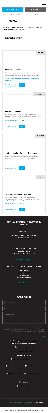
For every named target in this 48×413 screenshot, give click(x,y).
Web (22, 85)
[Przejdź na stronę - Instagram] (22, 289)
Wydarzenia (24, 282)
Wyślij (43, 336)
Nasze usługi (24, 270)
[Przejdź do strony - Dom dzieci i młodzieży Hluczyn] (22, 361)
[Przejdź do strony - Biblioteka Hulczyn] (14, 376)
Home (4, 15)
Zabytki (27, 15)
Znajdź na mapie (10, 85)
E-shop (40, 403)
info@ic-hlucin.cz (24, 238)
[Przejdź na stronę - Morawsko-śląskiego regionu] (24, 351)
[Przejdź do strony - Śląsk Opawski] (22, 388)
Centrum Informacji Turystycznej (20, 403)
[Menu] (44, 4)
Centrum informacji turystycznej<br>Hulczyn (14, 3)
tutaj (43, 332)
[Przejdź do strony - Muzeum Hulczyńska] (14, 368)
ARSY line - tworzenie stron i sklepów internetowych (24, 410)
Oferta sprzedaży (24, 273)
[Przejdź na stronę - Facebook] (26, 289)
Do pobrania (24, 275)
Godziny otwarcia (24, 277)
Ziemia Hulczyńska (15, 15)
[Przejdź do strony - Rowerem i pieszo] (31, 376)
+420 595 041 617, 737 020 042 (25, 235)
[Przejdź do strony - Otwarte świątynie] (32, 368)
